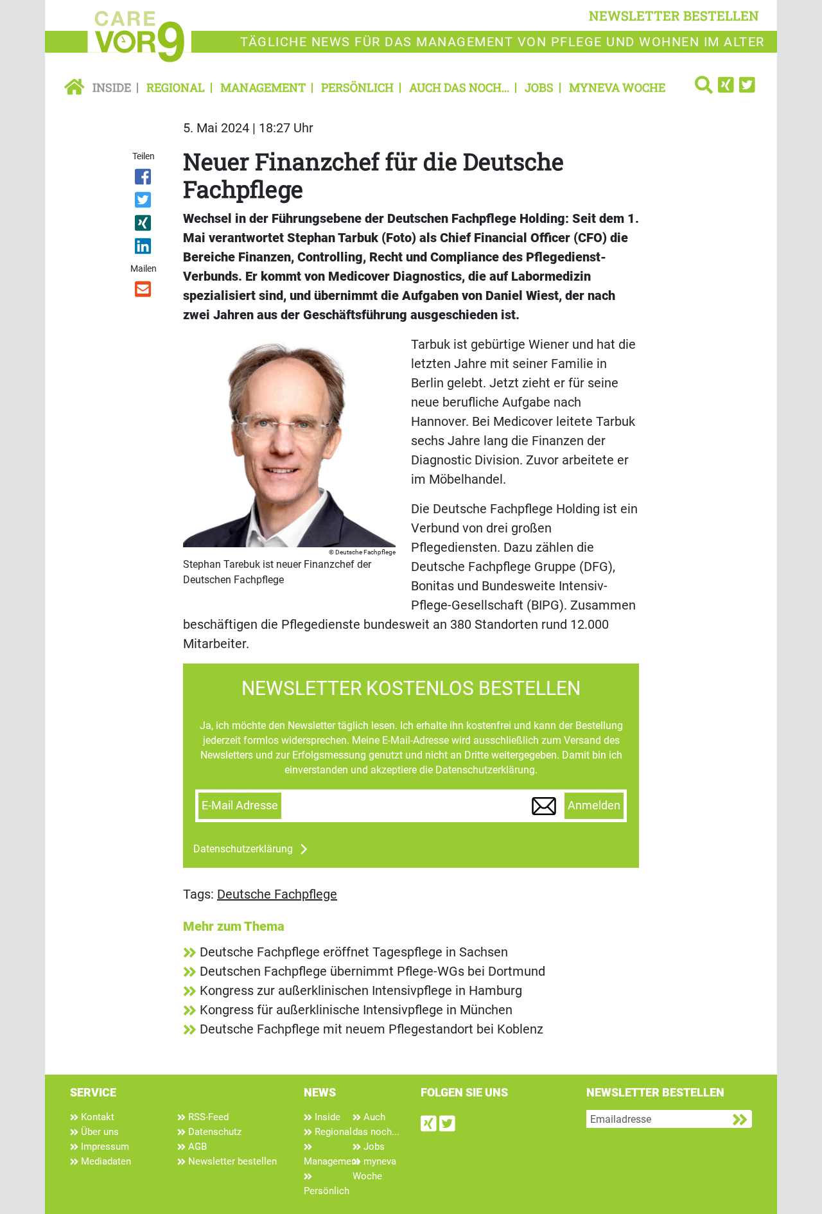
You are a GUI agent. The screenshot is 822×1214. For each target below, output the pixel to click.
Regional (175, 87)
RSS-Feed (207, 1117)
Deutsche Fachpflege (277, 894)
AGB (196, 1146)
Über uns (98, 1132)
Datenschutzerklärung (243, 849)
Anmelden (594, 805)
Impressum (103, 1146)
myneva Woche (617, 87)
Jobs (539, 87)
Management (263, 87)
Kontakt (96, 1117)
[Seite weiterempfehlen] (144, 291)
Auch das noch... (459, 87)
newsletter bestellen (674, 15)
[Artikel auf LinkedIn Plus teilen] (144, 248)
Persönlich (357, 87)
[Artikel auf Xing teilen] (144, 225)
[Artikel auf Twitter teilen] (144, 202)
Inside (111, 87)
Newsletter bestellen (231, 1161)
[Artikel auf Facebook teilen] (144, 179)
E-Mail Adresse (240, 805)
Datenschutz (213, 1132)
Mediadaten (104, 1161)
